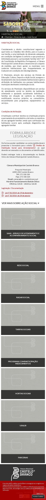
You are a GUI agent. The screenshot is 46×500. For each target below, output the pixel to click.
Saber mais (40, 493)
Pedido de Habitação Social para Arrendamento (23, 146)
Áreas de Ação (20, 37)
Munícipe (9, 37)
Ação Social (32, 37)
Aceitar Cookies (38, 496)
